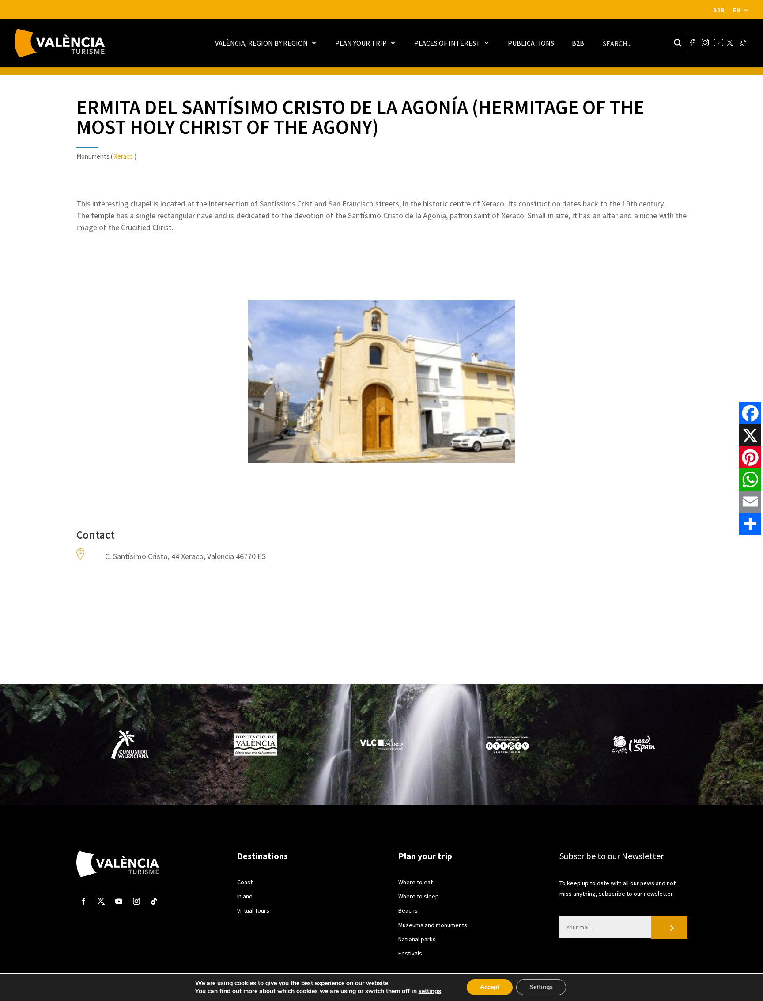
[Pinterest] (750, 457)
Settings (541, 987)
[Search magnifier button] (677, 42)
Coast (245, 882)
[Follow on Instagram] (136, 901)
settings (430, 991)
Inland (245, 896)
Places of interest (447, 42)
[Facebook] (750, 413)
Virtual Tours (253, 910)
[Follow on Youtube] (119, 901)
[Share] (750, 524)
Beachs (408, 910)
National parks (417, 939)
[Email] (750, 502)
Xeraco (123, 156)
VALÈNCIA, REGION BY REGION (261, 42)
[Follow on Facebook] (83, 901)
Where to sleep (418, 896)
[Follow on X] (101, 901)
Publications (531, 42)
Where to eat (415, 882)
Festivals (410, 953)
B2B (719, 10)
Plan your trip (361, 42)
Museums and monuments (432, 925)
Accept (489, 987)
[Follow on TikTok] (154, 901)
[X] (750, 435)
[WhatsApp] (750, 479)
